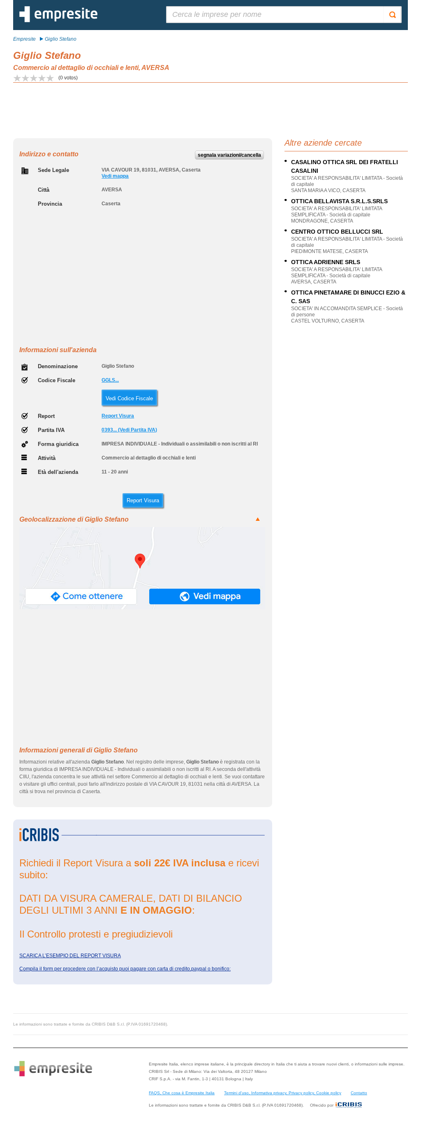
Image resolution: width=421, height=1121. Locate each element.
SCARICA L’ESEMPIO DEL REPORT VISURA (70, 956)
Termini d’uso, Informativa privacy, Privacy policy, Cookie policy (282, 1093)
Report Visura (118, 416)
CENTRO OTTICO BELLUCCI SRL (337, 231)
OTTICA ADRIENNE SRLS (325, 262)
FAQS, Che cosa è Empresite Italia (182, 1093)
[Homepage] (58, 20)
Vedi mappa (115, 176)
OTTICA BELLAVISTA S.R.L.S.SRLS (339, 201)
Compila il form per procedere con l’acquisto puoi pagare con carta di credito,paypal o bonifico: (125, 969)
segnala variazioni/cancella (229, 155)
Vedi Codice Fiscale (129, 398)
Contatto (359, 1093)
